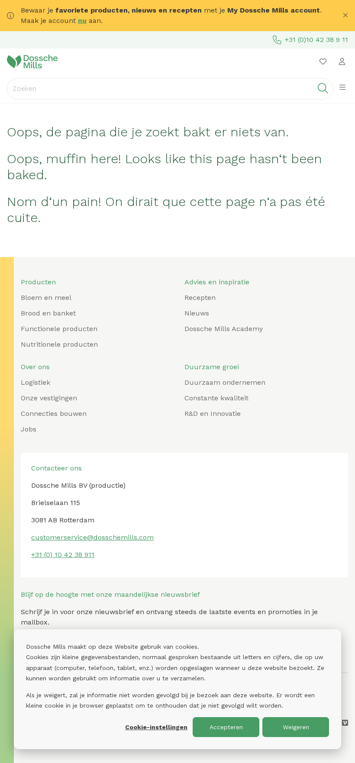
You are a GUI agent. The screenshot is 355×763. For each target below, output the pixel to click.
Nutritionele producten (59, 344)
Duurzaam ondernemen (224, 382)
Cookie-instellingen (156, 727)
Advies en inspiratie (216, 282)
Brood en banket (48, 313)
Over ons (35, 367)
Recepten (200, 297)
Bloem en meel (46, 297)
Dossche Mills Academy (223, 329)
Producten (38, 282)
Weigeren (296, 727)
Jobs (28, 429)
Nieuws (196, 313)
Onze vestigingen (49, 398)
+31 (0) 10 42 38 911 (62, 555)
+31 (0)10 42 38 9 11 (316, 39)
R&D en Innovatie (212, 413)
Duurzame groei (211, 367)
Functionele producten (59, 329)
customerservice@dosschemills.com (92, 537)
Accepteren (226, 727)
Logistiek (35, 382)
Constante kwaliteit (216, 398)
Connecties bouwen (54, 413)
